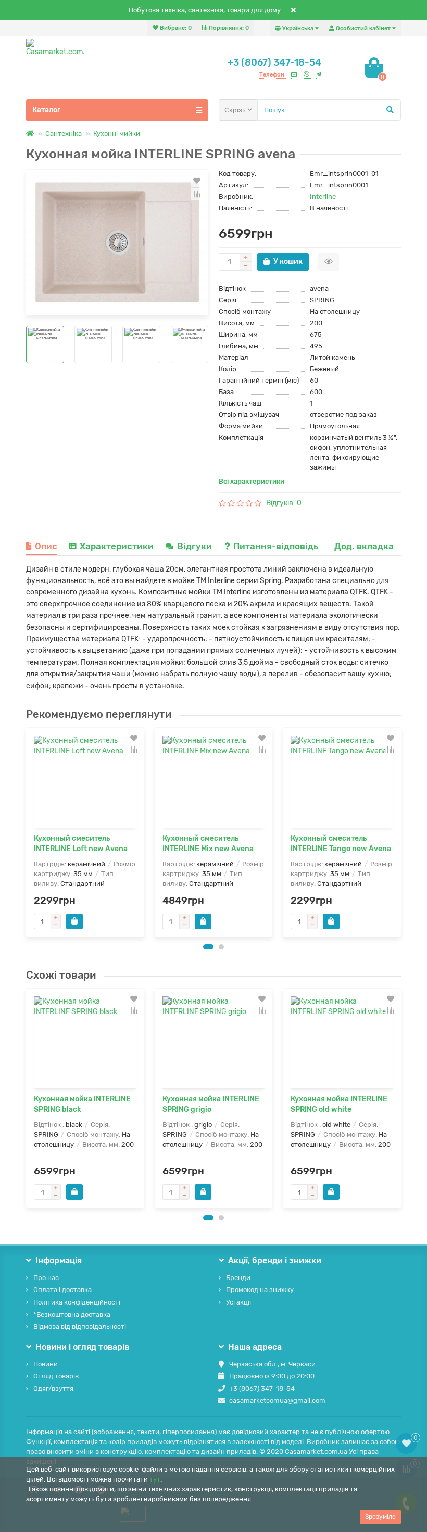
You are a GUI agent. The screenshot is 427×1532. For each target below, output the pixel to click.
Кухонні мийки (116, 133)
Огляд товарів (56, 1376)
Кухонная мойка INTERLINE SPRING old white (339, 1104)
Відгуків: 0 (284, 503)
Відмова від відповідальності (79, 1327)
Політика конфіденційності (76, 1302)
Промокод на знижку (260, 1290)
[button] (208, 946)
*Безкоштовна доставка (71, 1315)
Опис (46, 546)
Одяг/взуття (53, 1388)
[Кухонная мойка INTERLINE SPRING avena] (117, 242)
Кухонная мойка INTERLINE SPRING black (82, 1104)
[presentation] (26, 832)
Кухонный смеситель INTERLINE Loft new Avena (81, 843)
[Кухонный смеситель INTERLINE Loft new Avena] (85, 782)
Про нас (46, 1278)
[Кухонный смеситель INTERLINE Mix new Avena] (213, 782)
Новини (45, 1364)
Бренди (238, 1278)
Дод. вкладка (364, 546)
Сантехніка (63, 133)
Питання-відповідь (276, 546)
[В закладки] (197, 180)
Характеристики (117, 546)
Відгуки (195, 546)
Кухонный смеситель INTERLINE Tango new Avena (341, 843)
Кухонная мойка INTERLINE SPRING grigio (210, 1104)
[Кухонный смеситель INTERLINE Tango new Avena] (342, 782)
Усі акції (238, 1302)
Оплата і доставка (62, 1290)
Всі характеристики (251, 481)
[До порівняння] (197, 194)
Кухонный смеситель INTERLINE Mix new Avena (208, 843)
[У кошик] (74, 921)
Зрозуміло (380, 1517)
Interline (323, 196)
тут (154, 1479)
